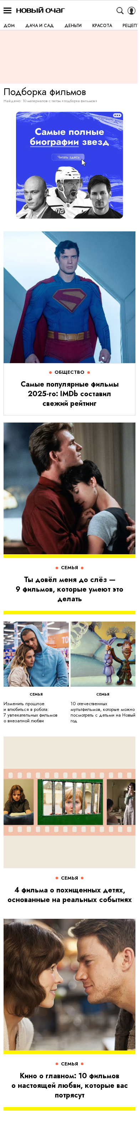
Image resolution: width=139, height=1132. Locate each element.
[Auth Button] (131, 11)
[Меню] (7, 11)
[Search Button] (120, 11)
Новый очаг (40, 10)
